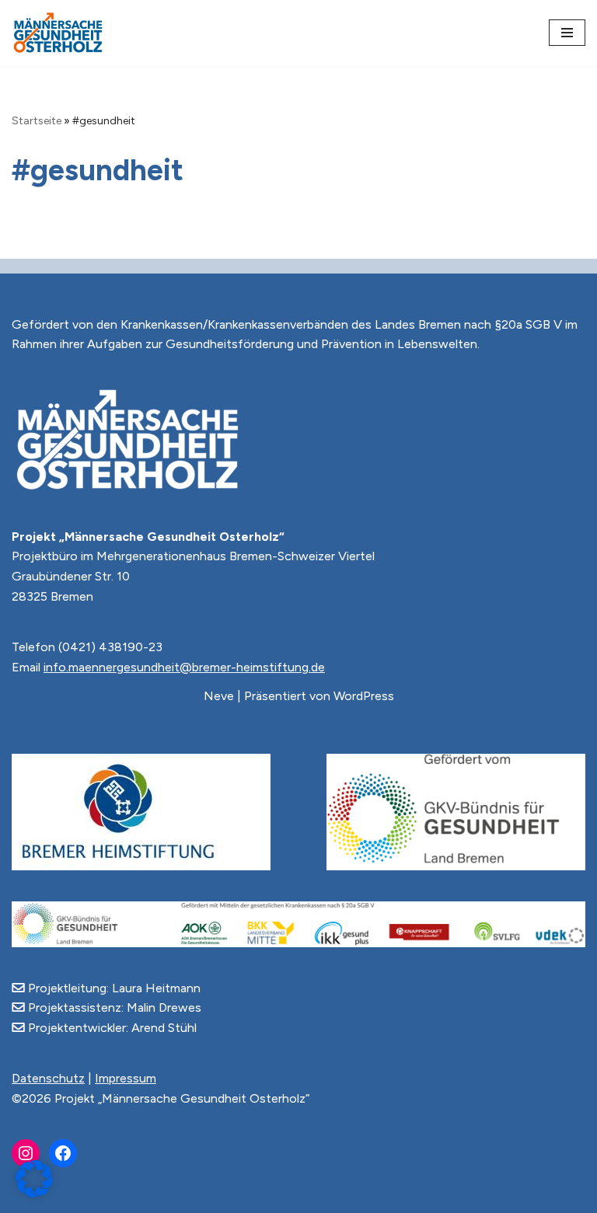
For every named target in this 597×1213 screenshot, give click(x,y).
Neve (219, 695)
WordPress (363, 695)
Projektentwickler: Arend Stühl (111, 1027)
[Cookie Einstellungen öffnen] (34, 1193)
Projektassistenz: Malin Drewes (113, 1007)
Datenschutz (48, 1078)
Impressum (125, 1078)
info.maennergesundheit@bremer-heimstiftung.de (184, 667)
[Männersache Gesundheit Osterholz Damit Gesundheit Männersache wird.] (58, 33)
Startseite (36, 120)
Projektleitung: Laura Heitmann (113, 988)
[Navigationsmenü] (567, 32)
